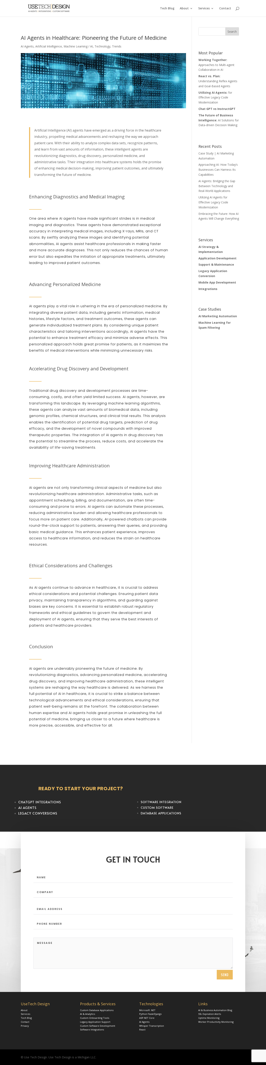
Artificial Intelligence (48, 46)
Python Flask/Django (150, 1013)
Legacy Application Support (95, 1021)
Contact (225, 8)
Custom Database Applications (96, 1010)
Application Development (217, 258)
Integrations (207, 289)
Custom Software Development (97, 1025)
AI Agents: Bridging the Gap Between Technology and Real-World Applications (216, 186)
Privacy (25, 1025)
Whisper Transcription (151, 1025)
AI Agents (27, 46)
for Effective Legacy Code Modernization (215, 98)
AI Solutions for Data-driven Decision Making (218, 120)
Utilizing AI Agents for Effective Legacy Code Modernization (213, 202)
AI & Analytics (87, 1013)
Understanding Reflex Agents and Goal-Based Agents (217, 81)
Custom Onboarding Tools (94, 1017)
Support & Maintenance (216, 264)
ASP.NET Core (146, 1017)
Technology (102, 46)
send (225, 974)
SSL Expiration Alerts (209, 1013)
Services (204, 8)
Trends (116, 46)
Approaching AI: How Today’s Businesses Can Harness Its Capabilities (218, 170)
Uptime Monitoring (208, 1017)
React (142, 1029)
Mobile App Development (217, 282)
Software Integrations (92, 1029)
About (184, 8)
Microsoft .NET (147, 1010)
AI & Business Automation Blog (215, 1010)
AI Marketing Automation (217, 316)
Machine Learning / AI (78, 46)
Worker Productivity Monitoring (216, 1021)
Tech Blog (167, 8)
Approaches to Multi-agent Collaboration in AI (216, 65)
